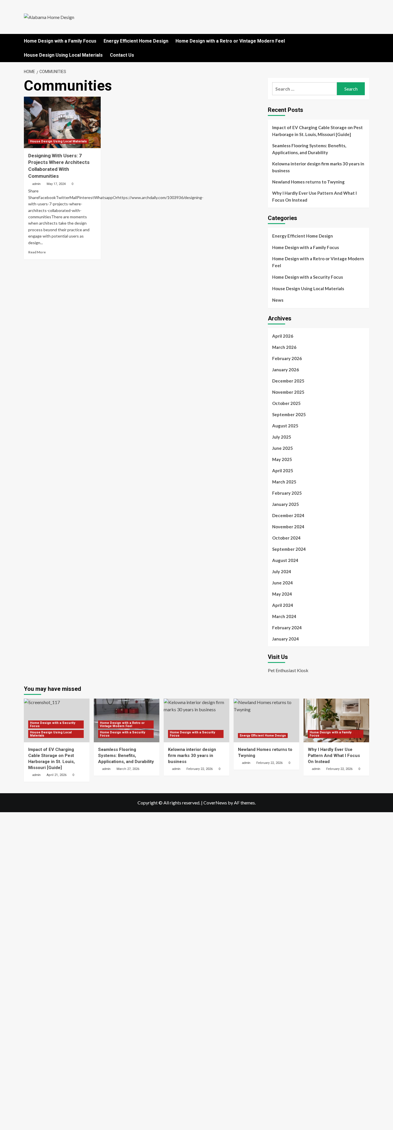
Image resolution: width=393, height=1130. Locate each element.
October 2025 (286, 403)
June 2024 (282, 582)
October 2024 (286, 537)
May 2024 (282, 593)
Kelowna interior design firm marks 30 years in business (318, 167)
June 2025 (282, 448)
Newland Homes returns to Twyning (308, 181)
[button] (365, 41)
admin (36, 184)
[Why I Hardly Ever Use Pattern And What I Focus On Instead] (336, 720)
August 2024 (285, 560)
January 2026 (285, 369)
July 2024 (281, 571)
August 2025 (285, 425)
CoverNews (215, 802)
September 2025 (289, 414)
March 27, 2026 (128, 769)
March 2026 (284, 347)
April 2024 (282, 605)
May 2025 (282, 459)
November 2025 (288, 392)
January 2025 (285, 504)
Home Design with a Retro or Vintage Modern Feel (230, 41)
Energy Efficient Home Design (136, 41)
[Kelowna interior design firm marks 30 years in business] (196, 720)
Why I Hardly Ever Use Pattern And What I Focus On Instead (314, 196)
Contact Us (122, 55)
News (277, 300)
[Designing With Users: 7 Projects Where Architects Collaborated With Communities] (62, 122)
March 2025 (284, 481)
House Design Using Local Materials (63, 55)
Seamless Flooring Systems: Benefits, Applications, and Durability (309, 149)
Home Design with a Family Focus (60, 41)
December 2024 (288, 515)
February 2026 (287, 358)
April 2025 (282, 470)
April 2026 (282, 336)
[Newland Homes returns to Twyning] (266, 720)
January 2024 (285, 638)
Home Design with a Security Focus (307, 277)
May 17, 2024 (56, 184)
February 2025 (287, 493)
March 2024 (284, 616)
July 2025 (281, 436)
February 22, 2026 (199, 769)
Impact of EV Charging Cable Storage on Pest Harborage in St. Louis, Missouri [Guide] (317, 131)
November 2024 (288, 526)
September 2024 (289, 549)
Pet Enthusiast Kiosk (288, 670)
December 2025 (288, 380)
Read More (37, 252)
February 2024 (287, 627)
